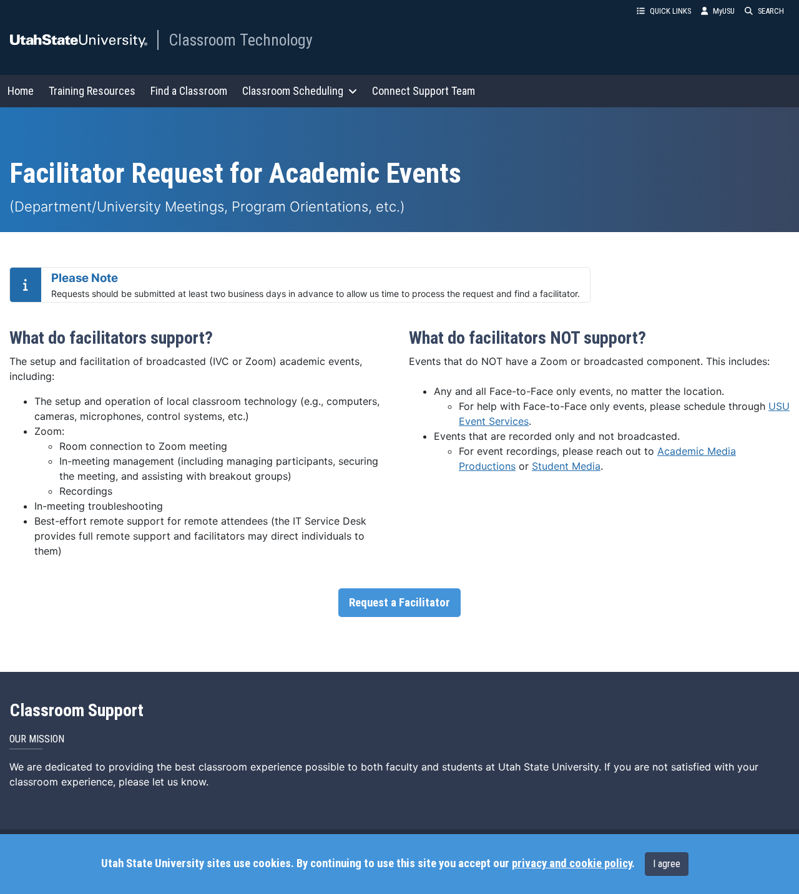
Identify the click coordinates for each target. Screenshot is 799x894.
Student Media (566, 466)
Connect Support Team (423, 90)
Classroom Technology (241, 40)
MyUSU (724, 11)
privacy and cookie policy (572, 863)
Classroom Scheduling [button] (292, 90)
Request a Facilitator (399, 603)
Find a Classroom (188, 90)
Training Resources (92, 90)
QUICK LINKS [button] (670, 11)
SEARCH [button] (771, 11)
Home (20, 90)
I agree (666, 864)
